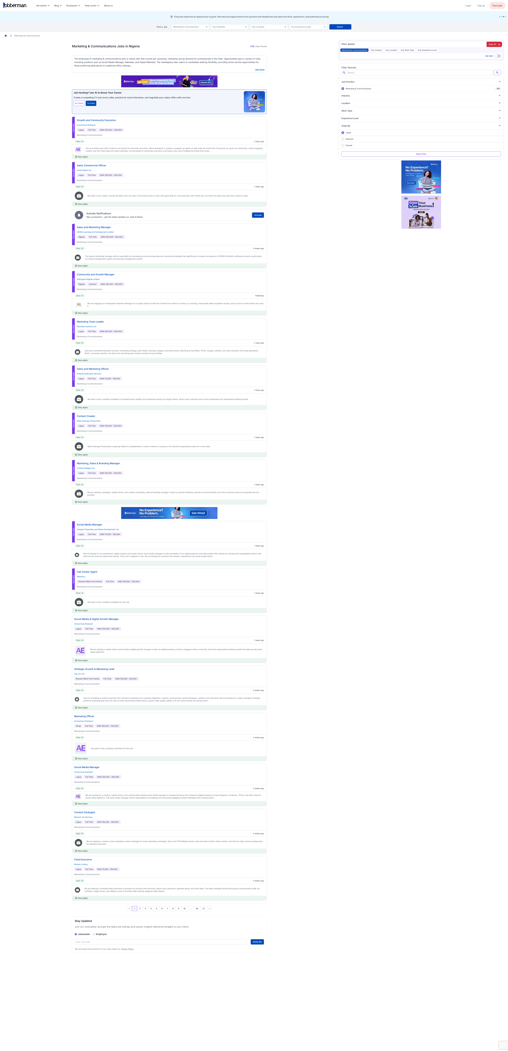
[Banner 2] (501, 16)
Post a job (497, 5)
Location (345, 103)
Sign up (481, 5)
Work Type (346, 110)
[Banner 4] (505, 16)
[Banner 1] (499, 16)
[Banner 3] (503, 16)
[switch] (498, 56)
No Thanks (79, 103)
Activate (258, 215)
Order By (345, 125)
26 (197, 908)
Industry (345, 95)
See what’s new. (319, 16)
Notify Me (257, 942)
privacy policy (127, 949)
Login (468, 5)
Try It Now (91, 103)
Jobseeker (84, 934)
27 (204, 908)
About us (108, 5)
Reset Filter (421, 154)
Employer (101, 934)
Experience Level (350, 118)
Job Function (348, 81)
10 (184, 908)
